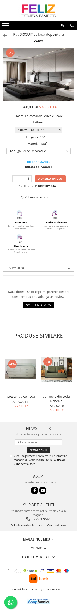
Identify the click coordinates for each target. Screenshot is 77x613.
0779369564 (41, 519)
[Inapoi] (3, 35)
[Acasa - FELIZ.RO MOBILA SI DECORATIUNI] (38, 10)
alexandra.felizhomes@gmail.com (41, 525)
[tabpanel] (38, 74)
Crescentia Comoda (21, 396)
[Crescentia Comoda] (20, 369)
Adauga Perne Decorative (28, 151)
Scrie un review (38, 305)
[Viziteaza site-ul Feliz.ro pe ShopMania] (38, 601)
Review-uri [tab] (15, 268)
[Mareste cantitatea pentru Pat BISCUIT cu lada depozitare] (28, 178)
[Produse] (6, 26)
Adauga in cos (50, 179)
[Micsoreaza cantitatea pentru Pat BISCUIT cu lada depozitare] (15, 178)
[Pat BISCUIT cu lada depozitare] (38, 74)
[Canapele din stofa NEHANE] (56, 369)
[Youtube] (42, 490)
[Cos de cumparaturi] (62, 25)
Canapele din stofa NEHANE (56, 398)
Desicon (39, 41)
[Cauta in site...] (72, 25)
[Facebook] (34, 490)
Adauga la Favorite (36, 197)
